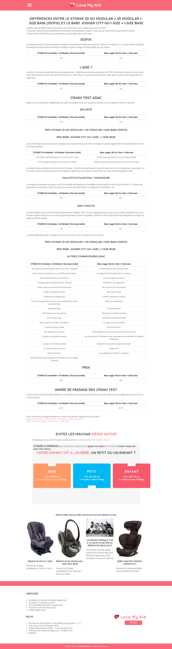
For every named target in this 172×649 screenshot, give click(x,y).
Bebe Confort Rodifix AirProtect (129, 562)
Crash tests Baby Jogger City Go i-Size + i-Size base (47, 421)
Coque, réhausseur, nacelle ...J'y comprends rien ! (50, 628)
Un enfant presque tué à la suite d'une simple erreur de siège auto (100, 543)
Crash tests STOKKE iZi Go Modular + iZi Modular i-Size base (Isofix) (54, 419)
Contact (133, 622)
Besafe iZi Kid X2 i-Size (40, 561)
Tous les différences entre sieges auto (45, 605)
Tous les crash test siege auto (42, 607)
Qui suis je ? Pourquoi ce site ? (42, 602)
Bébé (52, 476)
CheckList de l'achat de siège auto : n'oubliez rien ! (50, 630)
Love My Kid (89, 5)
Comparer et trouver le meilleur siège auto (47, 600)
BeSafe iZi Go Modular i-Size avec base (70, 562)
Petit (92, 476)
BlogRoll (32, 633)
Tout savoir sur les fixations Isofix (43, 625)
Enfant (131, 476)
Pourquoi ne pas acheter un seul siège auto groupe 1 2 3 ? (54, 623)
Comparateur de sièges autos (93, 439)
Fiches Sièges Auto (37, 610)
